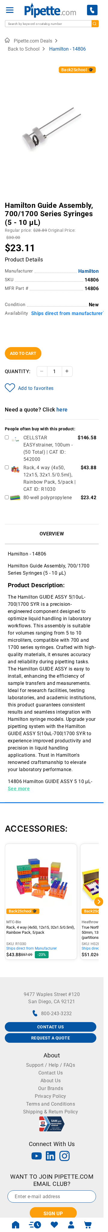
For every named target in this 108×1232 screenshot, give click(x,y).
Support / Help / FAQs (50, 1065)
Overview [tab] (52, 534)
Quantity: (18, 371)
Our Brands (50, 1088)
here (62, 409)
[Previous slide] (9, 201)
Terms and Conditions (50, 1104)
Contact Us (50, 1073)
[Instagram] (64, 1157)
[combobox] (52, 23)
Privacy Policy (50, 1096)
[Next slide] (94, 201)
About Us (50, 1080)
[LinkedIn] (51, 1157)
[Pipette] (50, 10)
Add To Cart (23, 353)
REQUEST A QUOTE (50, 1038)
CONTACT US (50, 1026)
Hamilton (88, 271)
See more (19, 788)
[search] (95, 23)
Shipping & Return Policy (50, 1112)
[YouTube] (37, 1157)
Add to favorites (35, 388)
